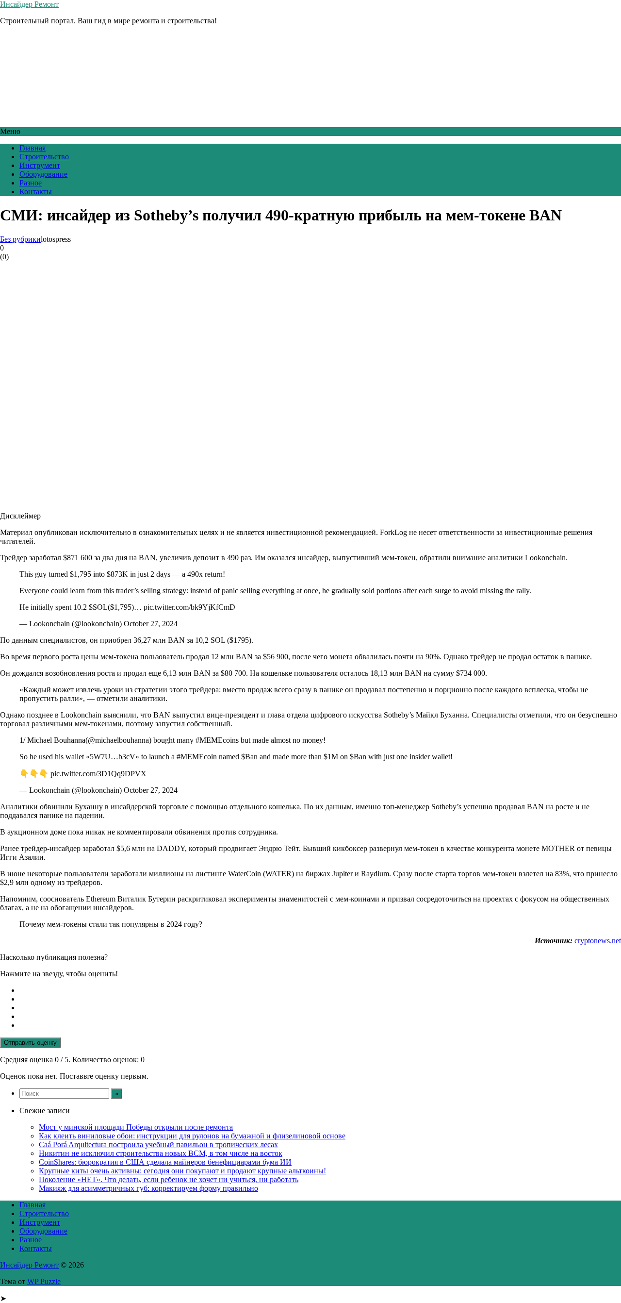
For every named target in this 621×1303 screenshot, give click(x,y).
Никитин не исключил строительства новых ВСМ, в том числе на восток (160, 1153)
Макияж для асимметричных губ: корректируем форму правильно (148, 1188)
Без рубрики (20, 239)
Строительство (44, 156)
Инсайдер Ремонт (29, 4)
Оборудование (43, 174)
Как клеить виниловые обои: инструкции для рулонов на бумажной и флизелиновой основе (192, 1136)
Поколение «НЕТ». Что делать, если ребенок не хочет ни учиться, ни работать (168, 1179)
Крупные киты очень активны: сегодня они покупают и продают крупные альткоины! (182, 1171)
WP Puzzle (44, 1281)
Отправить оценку (30, 1042)
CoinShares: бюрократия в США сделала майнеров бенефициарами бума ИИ (165, 1162)
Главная (32, 148)
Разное (30, 183)
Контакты (35, 191)
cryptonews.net (597, 940)
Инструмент (39, 165)
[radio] (320, 990)
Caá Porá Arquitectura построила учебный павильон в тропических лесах (158, 1144)
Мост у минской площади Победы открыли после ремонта (136, 1127)
